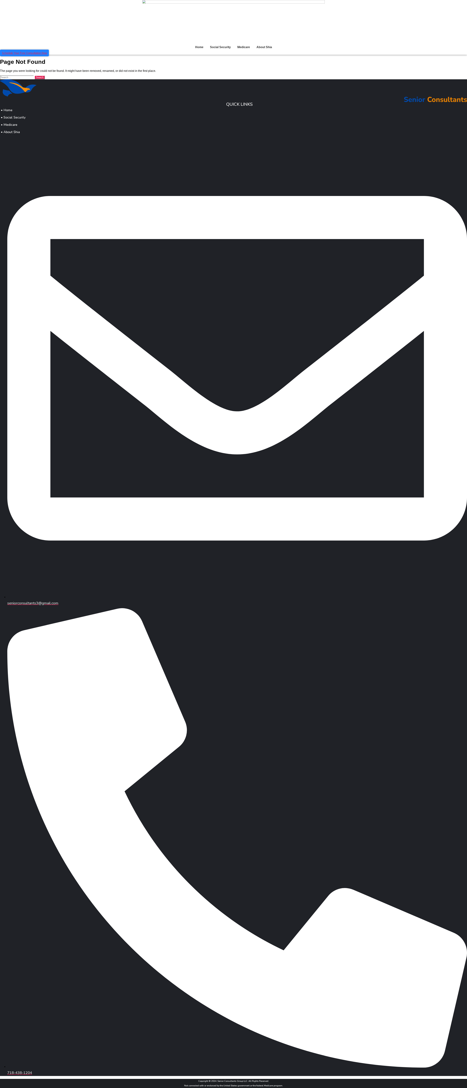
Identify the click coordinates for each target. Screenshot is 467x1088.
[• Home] (233, 110)
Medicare (243, 47)
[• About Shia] (233, 132)
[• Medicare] (233, 124)
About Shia (264, 47)
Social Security (220, 47)
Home (199, 47)
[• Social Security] (233, 117)
